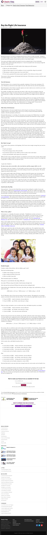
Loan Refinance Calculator (6, 490)
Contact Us (38, 519)
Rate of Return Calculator (5, 497)
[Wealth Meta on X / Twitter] (39, 525)
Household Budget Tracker (6, 469)
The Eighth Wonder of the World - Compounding (11, 399)
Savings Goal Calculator (5, 477)
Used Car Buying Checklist (6, 513)
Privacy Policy (41, 522)
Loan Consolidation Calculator (6, 492)
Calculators (4, 473)
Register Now (23, 406)
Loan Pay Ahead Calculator (6, 488)
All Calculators (3, 500)
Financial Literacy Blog (16, 523)
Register (37, 1)
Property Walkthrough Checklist (7, 508)
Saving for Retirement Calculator (7, 480)
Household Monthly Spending (6, 506)
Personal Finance (4, 429)
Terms (37, 522)
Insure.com (12, 225)
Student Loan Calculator (5, 495)
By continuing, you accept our (21, 383)
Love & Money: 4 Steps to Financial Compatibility (11, 463)
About (14, 519)
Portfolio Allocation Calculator (6, 483)
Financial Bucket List (5, 511)
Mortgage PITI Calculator (5, 485)
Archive (2, 441)
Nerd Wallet (7, 225)
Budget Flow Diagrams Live (11, 447)
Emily (11, 27)
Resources (4, 503)
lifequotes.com (4, 219)
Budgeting (3, 432)
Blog (2, 5)
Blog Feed (3, 442)
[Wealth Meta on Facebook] (37, 525)
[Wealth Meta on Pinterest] (42, 525)
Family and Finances (19, 5)
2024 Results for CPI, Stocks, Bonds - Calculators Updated (11, 455)
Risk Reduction (30, 5)
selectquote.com (36, 218)
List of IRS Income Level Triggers (7, 504)
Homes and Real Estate (5, 437)
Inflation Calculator (4, 498)
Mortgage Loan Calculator (6, 487)
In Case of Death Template (6, 509)
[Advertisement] (23, 15)
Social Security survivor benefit (20, 190)
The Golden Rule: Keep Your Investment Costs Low (33, 399)
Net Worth (3, 434)
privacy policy (29, 383)
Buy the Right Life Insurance (10, 392)
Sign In (41, 1)
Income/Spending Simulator (6, 471)
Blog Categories (5, 426)
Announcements (4, 439)
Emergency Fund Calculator (6, 478)
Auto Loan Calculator (5, 493)
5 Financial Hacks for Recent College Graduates (11, 459)
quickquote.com (27, 219)
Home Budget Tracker (28, 519)
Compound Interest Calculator (6, 475)
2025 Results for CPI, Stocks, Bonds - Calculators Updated (11, 452)
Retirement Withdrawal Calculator (7, 482)
